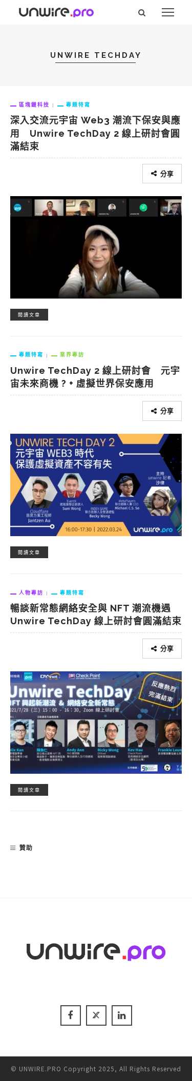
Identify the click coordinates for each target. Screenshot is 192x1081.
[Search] (142, 12)
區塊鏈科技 (34, 104)
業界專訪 (72, 354)
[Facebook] (70, 1015)
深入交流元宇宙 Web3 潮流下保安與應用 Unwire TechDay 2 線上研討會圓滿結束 (95, 133)
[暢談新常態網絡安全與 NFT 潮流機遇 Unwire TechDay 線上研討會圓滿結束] (96, 721)
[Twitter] (96, 1015)
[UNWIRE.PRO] (56, 10)
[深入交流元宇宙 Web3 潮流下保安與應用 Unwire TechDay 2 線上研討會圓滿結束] (96, 245)
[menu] (168, 12)
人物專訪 (31, 592)
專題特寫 (78, 104)
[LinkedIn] (122, 1015)
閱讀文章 (29, 314)
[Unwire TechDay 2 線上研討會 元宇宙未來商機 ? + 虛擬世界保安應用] (96, 483)
